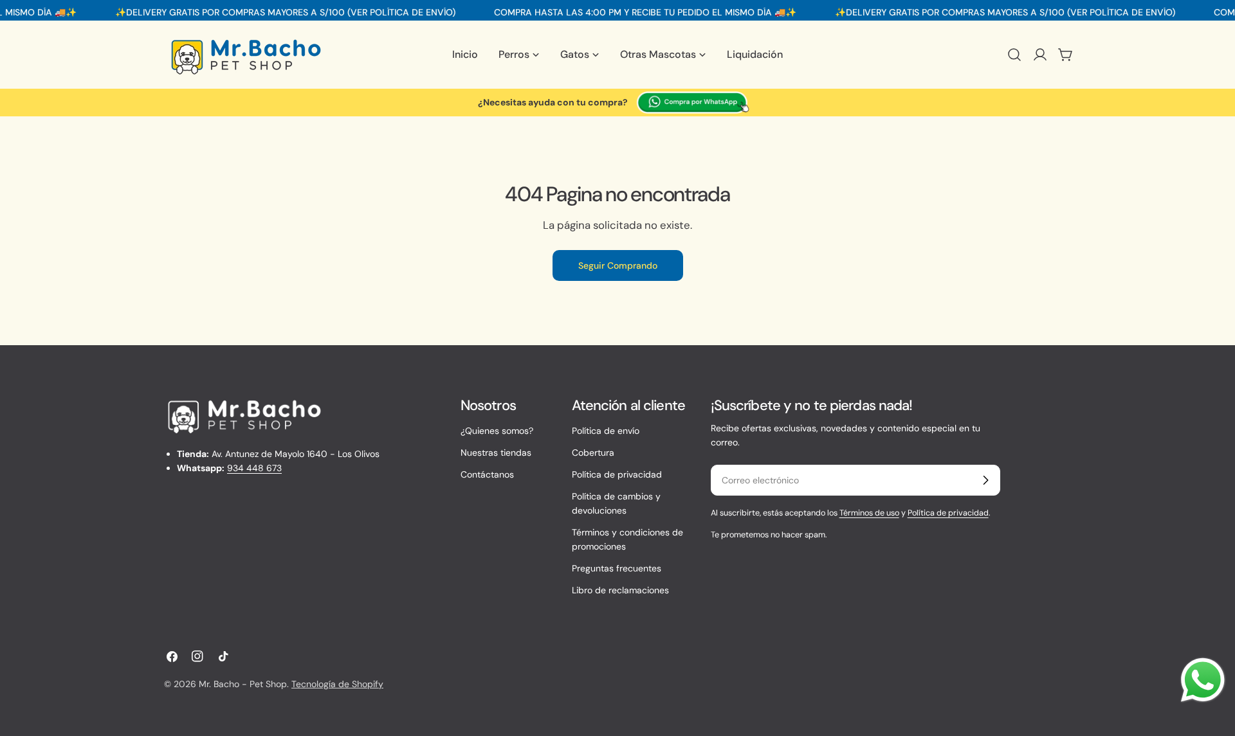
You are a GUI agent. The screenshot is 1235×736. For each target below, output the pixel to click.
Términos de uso (869, 513)
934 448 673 (254, 468)
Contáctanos (487, 474)
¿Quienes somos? (497, 430)
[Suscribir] (985, 480)
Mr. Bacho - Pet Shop (243, 684)
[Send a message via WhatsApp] (1203, 680)
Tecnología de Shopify (337, 684)
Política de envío (605, 430)
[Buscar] (1014, 54)
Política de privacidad (617, 474)
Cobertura (593, 452)
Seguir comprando (617, 265)
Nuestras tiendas (496, 452)
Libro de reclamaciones (620, 590)
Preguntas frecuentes (616, 568)
